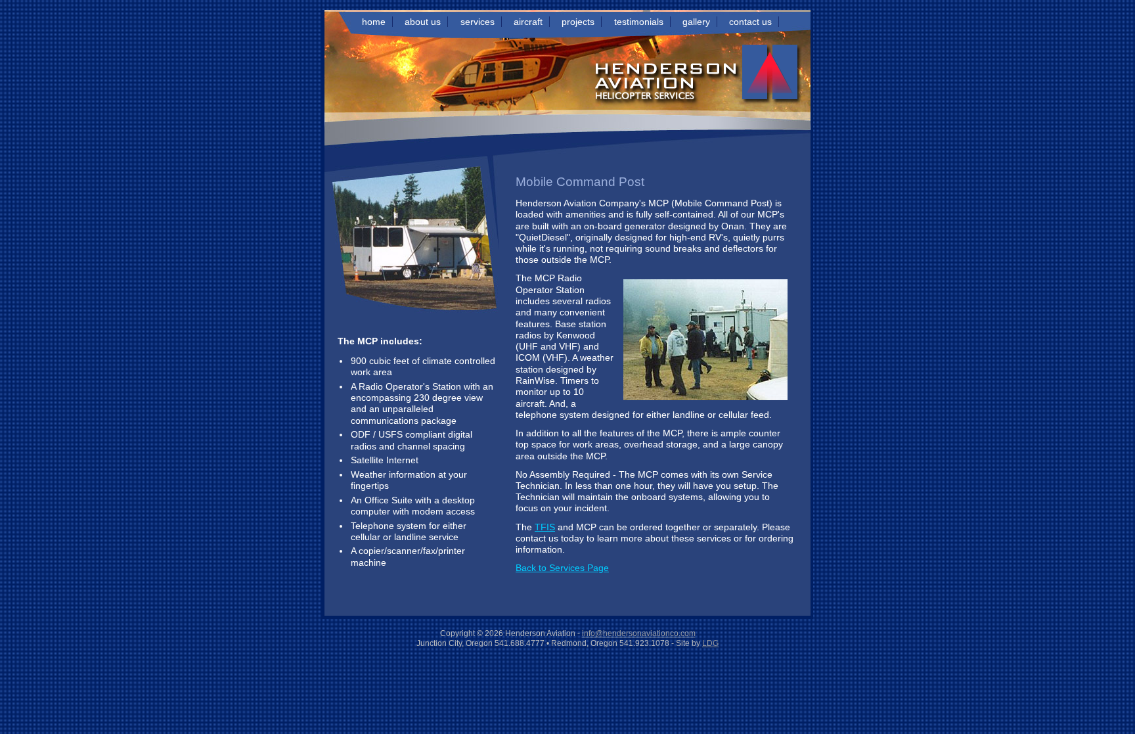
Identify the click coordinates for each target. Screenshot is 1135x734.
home (374, 21)
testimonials (638, 21)
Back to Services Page (562, 567)
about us (423, 21)
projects (578, 21)
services (477, 21)
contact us (750, 21)
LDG (710, 643)
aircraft (528, 21)
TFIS (545, 527)
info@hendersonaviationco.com (639, 633)
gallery (696, 21)
